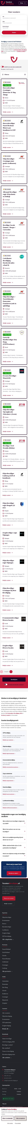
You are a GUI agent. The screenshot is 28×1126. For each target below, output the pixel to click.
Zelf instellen (10, 1123)
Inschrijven (14, 679)
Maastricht (5, 1000)
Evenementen (6, 920)
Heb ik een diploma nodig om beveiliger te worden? (14, 855)
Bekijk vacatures (8, 903)
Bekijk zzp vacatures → (9, 740)
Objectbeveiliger (6, 917)
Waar (4, 21)
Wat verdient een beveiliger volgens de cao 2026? (14, 822)
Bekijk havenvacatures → (9, 794)
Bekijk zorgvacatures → (9, 780)
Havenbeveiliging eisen (8, 1054)
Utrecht (4, 955)
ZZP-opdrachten (6, 1022)
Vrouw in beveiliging (8, 1051)
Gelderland (5, 962)
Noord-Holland (6, 949)
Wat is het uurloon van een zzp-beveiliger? (11, 830)
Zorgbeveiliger (6, 933)
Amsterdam (5, 981)
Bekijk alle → (6, 1029)
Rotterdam (5, 984)
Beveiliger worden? (7, 1045)
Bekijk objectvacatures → (9, 753)
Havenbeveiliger (6, 927)
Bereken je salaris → (14, 873)
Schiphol (4, 1003)
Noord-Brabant (6, 958)
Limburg (4, 968)
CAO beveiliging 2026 (8, 1042)
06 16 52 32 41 (7, 1078)
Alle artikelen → (7, 1057)
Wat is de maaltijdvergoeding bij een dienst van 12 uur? (13, 838)
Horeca (4, 923)
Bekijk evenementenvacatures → (11, 767)
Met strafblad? (6, 1048)
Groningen (5, 965)
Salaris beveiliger (7, 1038)
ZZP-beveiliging (6, 936)
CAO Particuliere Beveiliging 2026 (13, 713)
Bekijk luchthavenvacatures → (10, 807)
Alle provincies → (7, 971)
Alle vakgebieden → (8, 939)
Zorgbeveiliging (6, 1025)
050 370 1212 (7, 1075)
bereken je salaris (21, 51)
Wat (3, 16)
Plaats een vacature (9, 898)
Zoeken (14, 32)
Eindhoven (5, 993)
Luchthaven (5, 930)
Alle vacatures (6, 1013)
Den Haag (5, 987)
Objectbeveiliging (7, 1016)
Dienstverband (6, 26)
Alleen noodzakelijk (7, 1118)
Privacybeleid (18, 1123)
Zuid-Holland (6, 952)
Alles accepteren (20, 1118)
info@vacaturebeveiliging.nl (11, 1080)
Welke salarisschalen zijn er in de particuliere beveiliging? (12, 847)
